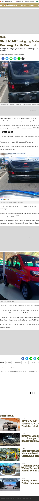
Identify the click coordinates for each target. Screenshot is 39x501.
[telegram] (15, 58)
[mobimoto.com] (9, 4)
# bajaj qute (17, 362)
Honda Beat (24, 313)
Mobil (23, 5)
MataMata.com (30, 1)
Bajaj (12, 149)
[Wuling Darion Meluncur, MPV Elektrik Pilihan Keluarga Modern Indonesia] (10, 484)
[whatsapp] (19, 58)
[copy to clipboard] (23, 58)
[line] (11, 58)
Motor (31, 5)
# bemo (33, 362)
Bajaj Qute (22, 213)
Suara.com (20, 1)
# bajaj (26, 362)
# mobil (8, 362)
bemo (8, 327)
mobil (23, 118)
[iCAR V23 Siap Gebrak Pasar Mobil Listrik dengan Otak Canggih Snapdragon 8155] (10, 439)
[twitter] (7, 58)
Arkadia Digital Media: (7, 1)
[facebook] (3, 58)
